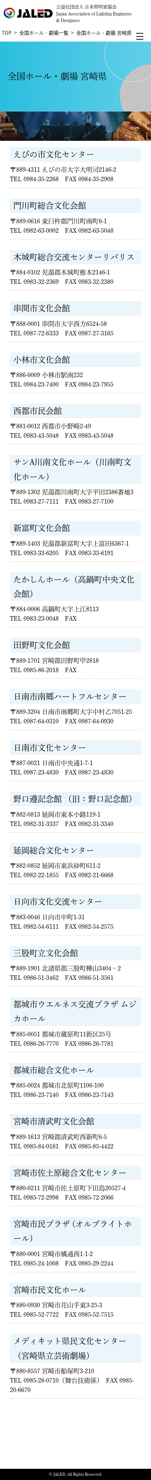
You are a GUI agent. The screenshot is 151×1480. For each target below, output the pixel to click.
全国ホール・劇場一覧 (43, 32)
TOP (7, 32)
